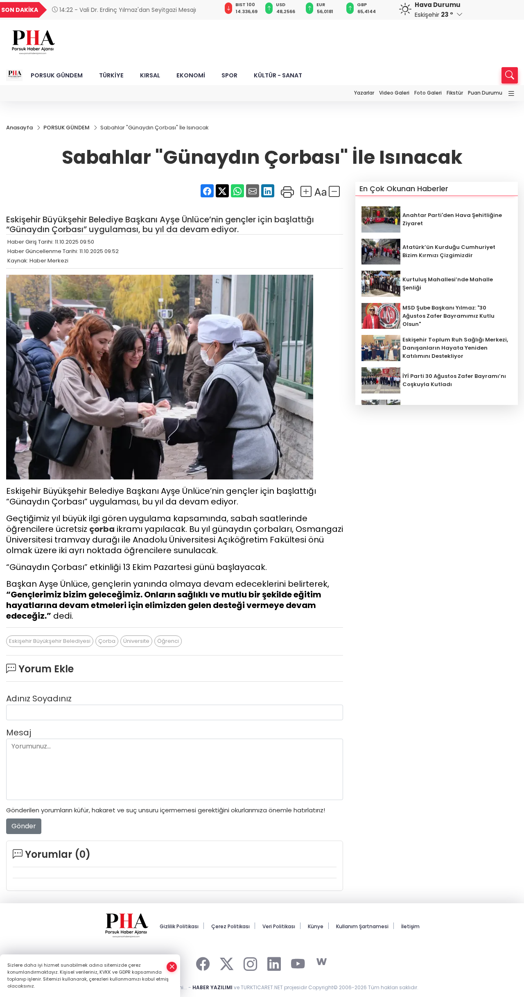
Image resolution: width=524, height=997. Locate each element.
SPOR (229, 75)
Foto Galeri (428, 92)
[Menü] (511, 94)
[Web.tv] (321, 962)
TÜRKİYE (111, 75)
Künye (315, 926)
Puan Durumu (485, 92)
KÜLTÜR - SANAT (278, 75)
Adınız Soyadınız (39, 698)
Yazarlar (364, 92)
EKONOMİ (190, 75)
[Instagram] (250, 962)
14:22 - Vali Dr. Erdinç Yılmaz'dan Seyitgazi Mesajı (127, 10)
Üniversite (136, 641)
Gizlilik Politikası (179, 926)
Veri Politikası (278, 926)
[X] (226, 962)
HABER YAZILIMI (212, 987)
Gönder (23, 826)
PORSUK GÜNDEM (57, 75)
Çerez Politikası (230, 926)
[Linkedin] (274, 962)
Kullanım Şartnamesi (362, 926)
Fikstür (455, 92)
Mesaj (18, 732)
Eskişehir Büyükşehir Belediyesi (49, 641)
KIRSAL (150, 75)
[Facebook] (202, 962)
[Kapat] (172, 967)
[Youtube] (297, 962)
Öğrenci (168, 641)
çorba (102, 529)
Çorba (106, 641)
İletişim (410, 926)
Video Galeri (394, 92)
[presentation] (203, 10)
